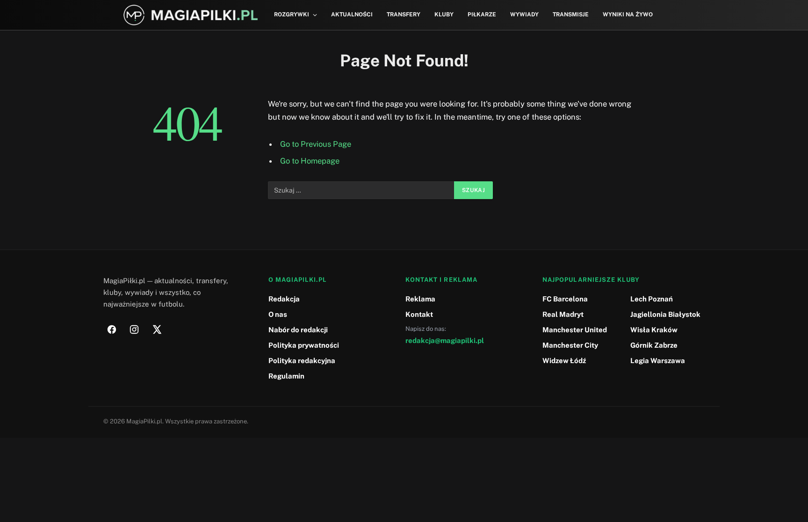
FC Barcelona (565, 299)
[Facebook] (111, 329)
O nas (277, 314)
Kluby (444, 14)
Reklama (420, 299)
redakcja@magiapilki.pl (444, 340)
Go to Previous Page (315, 144)
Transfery (403, 14)
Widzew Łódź (564, 361)
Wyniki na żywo (628, 14)
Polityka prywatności (303, 345)
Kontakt (419, 314)
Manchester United (574, 330)
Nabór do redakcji (298, 330)
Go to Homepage (309, 160)
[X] (156, 329)
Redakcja (284, 299)
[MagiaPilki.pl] (190, 15)
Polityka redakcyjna (301, 361)
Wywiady (524, 14)
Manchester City (570, 345)
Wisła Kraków (654, 330)
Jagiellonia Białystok (665, 314)
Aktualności (352, 14)
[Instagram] (134, 329)
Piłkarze (482, 14)
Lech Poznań (651, 299)
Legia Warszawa (657, 361)
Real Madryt (563, 314)
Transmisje (571, 14)
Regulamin (286, 376)
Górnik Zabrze (654, 345)
